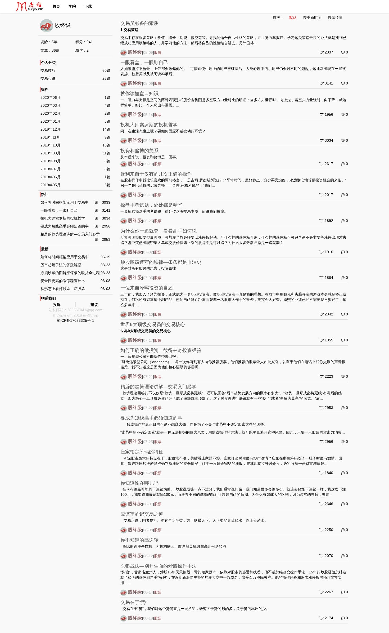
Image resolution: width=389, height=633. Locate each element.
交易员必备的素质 (139, 23)
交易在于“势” (133, 602)
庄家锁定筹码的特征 (141, 451)
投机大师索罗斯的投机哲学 (149, 124)
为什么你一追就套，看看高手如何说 (158, 231)
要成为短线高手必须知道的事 (151, 418)
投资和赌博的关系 (139, 150)
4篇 (107, 105)
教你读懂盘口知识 (139, 93)
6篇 (107, 121)
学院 (72, 6)
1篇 (107, 97)
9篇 (107, 137)
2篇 (107, 113)
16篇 (106, 145)
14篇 (106, 129)
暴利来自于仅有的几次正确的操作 (156, 174)
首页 (56, 6)
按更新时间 (312, 17)
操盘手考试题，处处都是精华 (151, 205)
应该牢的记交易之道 (141, 514)
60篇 (106, 70)
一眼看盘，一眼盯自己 (144, 62)
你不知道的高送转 (139, 540)
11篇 (106, 153)
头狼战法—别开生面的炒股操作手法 (158, 566)
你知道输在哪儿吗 (139, 483)
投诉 (57, 304)
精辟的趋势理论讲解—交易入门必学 (158, 386)
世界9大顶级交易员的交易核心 (152, 324)
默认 (293, 17)
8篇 (107, 161)
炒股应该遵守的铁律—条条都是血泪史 (160, 262)
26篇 (106, 78)
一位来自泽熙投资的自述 (146, 288)
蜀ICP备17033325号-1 (75, 320)
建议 (94, 304)
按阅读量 (335, 17)
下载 (88, 6)
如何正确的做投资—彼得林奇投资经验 (160, 350)
